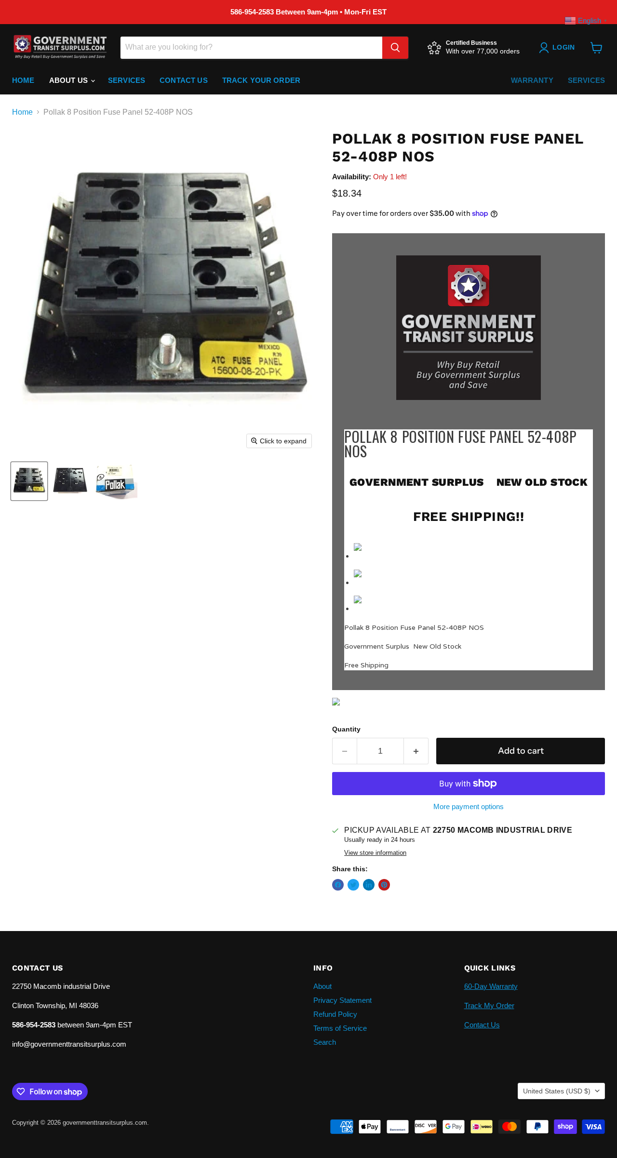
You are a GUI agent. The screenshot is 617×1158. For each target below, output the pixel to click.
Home (23, 80)
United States (556, 1091)
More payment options (468, 806)
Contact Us (184, 80)
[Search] (395, 48)
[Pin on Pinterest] (384, 885)
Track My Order (489, 1005)
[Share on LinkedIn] (369, 885)
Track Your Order (261, 80)
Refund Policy (335, 1014)
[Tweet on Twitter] (353, 885)
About (322, 986)
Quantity (346, 729)
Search (324, 1042)
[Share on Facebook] (338, 885)
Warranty (532, 80)
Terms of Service (340, 1028)
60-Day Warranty (491, 986)
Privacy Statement (342, 1000)
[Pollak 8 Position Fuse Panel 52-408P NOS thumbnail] (29, 481)
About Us (69, 80)
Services (126, 80)
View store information (375, 853)
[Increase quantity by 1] (416, 751)
